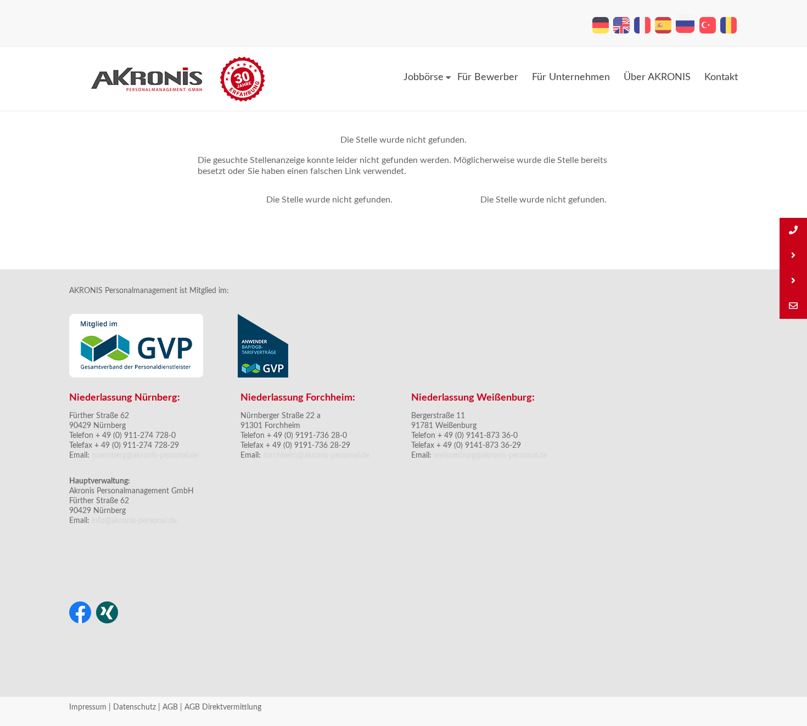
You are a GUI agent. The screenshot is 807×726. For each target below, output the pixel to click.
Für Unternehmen (571, 77)
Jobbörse (424, 77)
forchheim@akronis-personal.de (316, 455)
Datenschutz (134, 707)
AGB (170, 707)
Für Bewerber (487, 77)
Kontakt (721, 77)
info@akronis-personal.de (133, 521)
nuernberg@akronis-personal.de (145, 455)
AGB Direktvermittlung (222, 707)
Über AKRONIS (657, 77)
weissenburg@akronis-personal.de (490, 455)
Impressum (88, 707)
